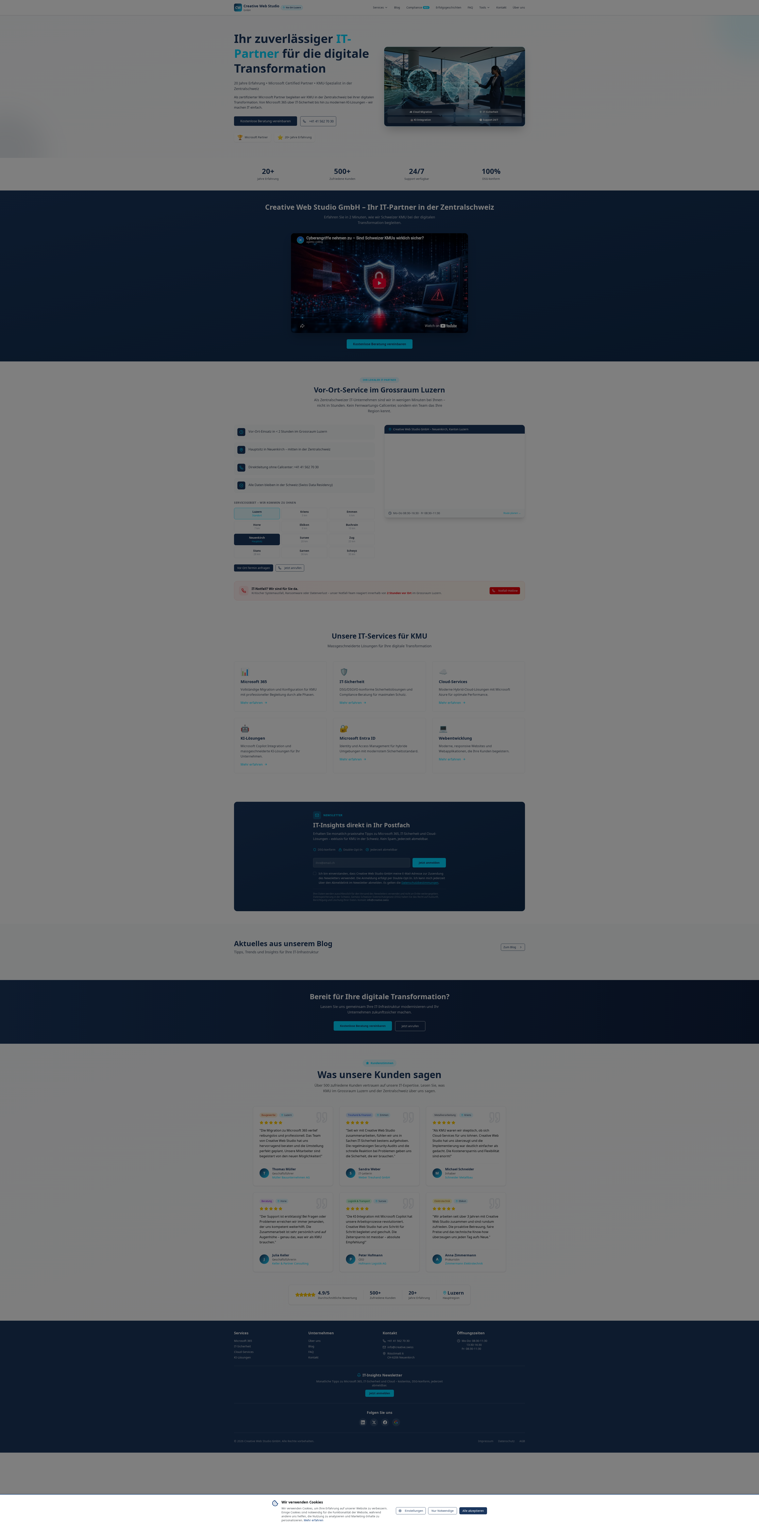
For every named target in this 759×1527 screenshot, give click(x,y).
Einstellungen (414, 1511)
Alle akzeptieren (473, 1511)
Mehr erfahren (313, 1520)
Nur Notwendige (442, 1511)
